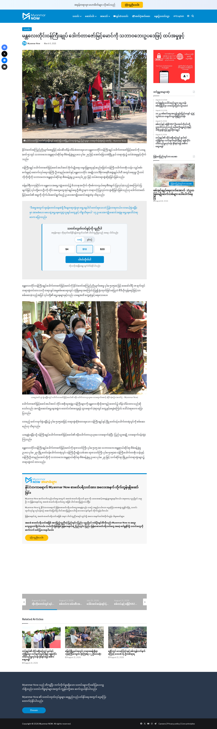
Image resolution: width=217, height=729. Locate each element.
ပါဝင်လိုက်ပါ (84, 259)
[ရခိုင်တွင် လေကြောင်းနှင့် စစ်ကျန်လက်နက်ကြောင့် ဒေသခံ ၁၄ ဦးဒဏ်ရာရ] (127, 637)
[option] (43, 602)
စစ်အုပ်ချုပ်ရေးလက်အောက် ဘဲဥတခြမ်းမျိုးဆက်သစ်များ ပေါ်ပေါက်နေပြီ (173, 194)
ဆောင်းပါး (89, 16)
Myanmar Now (33, 43)
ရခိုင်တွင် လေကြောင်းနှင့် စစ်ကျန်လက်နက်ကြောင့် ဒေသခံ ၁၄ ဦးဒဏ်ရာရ (126, 652)
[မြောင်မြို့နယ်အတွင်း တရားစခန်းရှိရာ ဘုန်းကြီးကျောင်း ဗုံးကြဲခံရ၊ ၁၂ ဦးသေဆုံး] (84, 637)
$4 (66, 249)
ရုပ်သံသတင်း (122, 16)
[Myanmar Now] (34, 16)
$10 (85, 249)
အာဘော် (104, 16)
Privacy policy (173, 724)
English (180, 16)
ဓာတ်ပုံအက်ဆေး (142, 16)
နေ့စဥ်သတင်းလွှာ (161, 16)
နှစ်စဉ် (89, 239)
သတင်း (75, 16)
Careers (162, 724)
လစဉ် (79, 239)
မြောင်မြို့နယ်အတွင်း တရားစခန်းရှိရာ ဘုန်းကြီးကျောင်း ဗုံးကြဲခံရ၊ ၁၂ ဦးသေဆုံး (83, 652)
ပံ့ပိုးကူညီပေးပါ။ (132, 5)
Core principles (188, 724)
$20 (102, 249)
